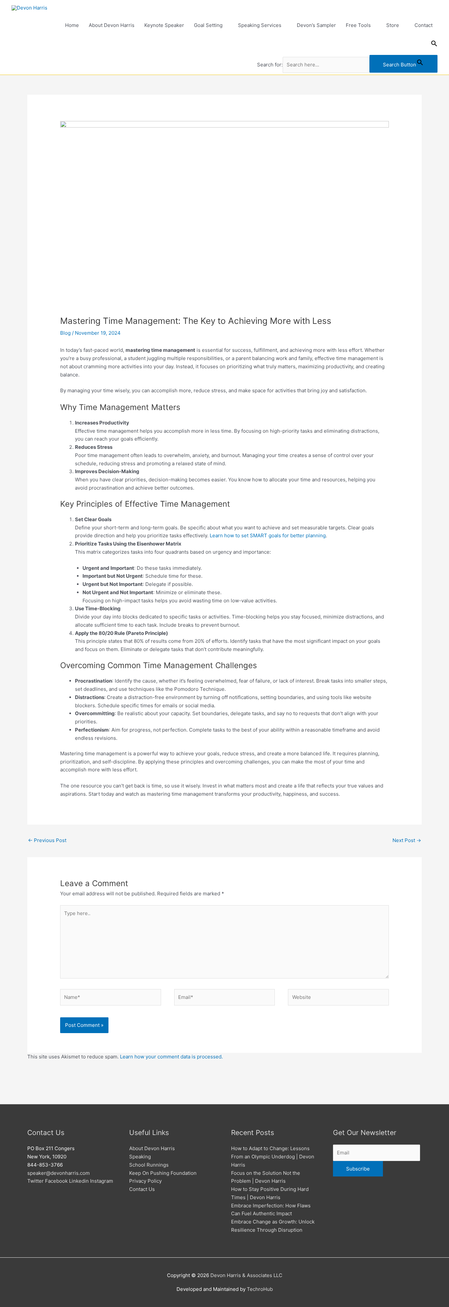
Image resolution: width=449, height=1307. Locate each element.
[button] (347, 45)
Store (392, 25)
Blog (65, 333)
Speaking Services (259, 25)
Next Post (406, 840)
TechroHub (260, 1289)
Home (72, 25)
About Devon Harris (111, 25)
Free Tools (358, 25)
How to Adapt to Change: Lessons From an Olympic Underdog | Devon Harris (272, 1156)
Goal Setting (208, 25)
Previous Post (47, 840)
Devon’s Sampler (316, 25)
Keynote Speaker (164, 25)
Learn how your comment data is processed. (171, 1056)
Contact (423, 25)
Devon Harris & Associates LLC (246, 1275)
